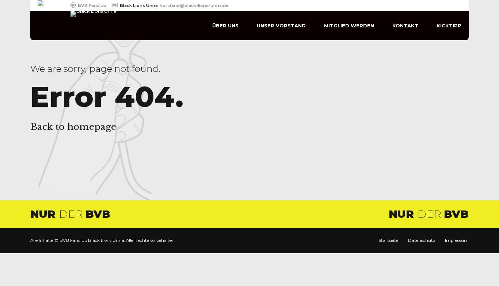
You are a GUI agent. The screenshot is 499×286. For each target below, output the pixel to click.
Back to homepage (73, 126)
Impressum (457, 240)
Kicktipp (449, 25)
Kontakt (405, 25)
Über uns (225, 25)
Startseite (388, 240)
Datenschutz (421, 240)
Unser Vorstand (281, 25)
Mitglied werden (349, 25)
